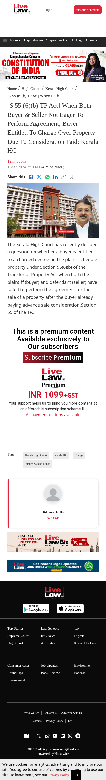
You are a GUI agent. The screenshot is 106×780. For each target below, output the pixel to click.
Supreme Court (59, 40)
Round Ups (15, 673)
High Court (15, 643)
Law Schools (50, 628)
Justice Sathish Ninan (37, 464)
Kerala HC (60, 455)
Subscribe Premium (88, 10)
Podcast (79, 673)
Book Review (50, 673)
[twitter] (39, 177)
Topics (15, 40)
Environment (83, 665)
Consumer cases (18, 665)
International (16, 680)
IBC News (48, 636)
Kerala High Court (59, 89)
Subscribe (53, 357)
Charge (79, 455)
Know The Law (85, 643)
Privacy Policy (59, 775)
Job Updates (49, 665)
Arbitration (48, 643)
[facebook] (31, 177)
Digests (79, 636)
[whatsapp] (47, 177)
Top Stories (33, 40)
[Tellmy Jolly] (53, 494)
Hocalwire (61, 754)
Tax (76, 628)
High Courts (87, 40)
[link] (63, 177)
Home (12, 89)
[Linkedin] (55, 177)
